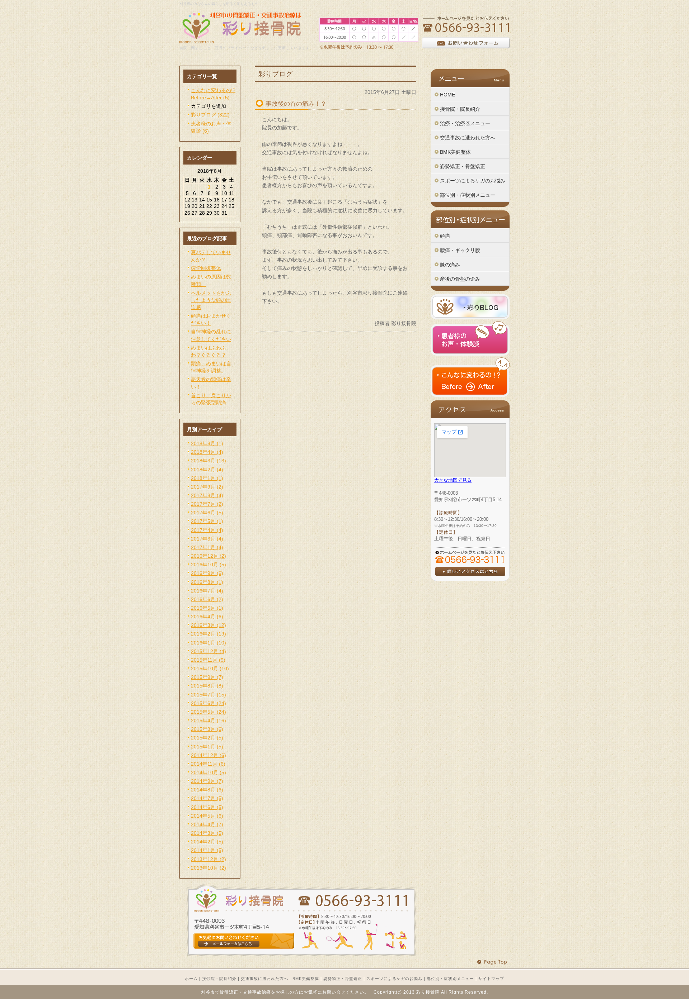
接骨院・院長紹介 (219, 978)
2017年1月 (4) (207, 547)
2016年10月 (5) (208, 564)
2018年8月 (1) (207, 443)
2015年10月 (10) (210, 668)
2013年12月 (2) (208, 859)
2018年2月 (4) (207, 469)
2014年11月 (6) (208, 764)
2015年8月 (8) (207, 686)
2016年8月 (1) (207, 582)
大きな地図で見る (453, 480)
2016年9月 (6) (207, 573)
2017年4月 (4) (207, 530)
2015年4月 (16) (208, 720)
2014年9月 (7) (207, 781)
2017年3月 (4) (207, 539)
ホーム (191, 978)
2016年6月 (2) (207, 599)
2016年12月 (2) (208, 556)
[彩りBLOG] (470, 317)
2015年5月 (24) (208, 712)
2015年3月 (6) (207, 729)
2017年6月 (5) (207, 512)
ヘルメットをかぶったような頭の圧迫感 (211, 300)
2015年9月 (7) (207, 677)
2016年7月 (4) (207, 591)
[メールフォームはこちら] (301, 954)
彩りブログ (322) (210, 115)
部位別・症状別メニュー (450, 978)
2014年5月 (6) (207, 816)
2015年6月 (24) (208, 703)
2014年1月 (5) (207, 850)
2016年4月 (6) (207, 616)
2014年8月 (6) (207, 790)
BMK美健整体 (305, 978)
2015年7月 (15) (208, 695)
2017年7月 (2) (207, 504)
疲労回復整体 (206, 268)
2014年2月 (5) (207, 842)
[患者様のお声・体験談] (470, 354)
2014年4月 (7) (207, 824)
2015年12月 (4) (208, 651)
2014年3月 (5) (207, 833)
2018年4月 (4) (207, 452)
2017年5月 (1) (207, 521)
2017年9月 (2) (207, 487)
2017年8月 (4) (207, 495)
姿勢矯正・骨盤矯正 (342, 978)
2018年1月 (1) (207, 478)
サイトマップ (491, 978)
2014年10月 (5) (208, 772)
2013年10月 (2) (208, 868)
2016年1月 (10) (208, 643)
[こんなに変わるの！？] (470, 395)
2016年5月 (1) (207, 608)
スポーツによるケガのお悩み (394, 978)
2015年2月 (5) (207, 738)
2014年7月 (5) (207, 798)
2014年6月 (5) (207, 807)
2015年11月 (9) (208, 660)
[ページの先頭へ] (493, 962)
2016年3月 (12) (208, 625)
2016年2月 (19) (208, 634)
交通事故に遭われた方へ (264, 978)
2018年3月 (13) (208, 460)
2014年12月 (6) (208, 755)
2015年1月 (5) (207, 747)
